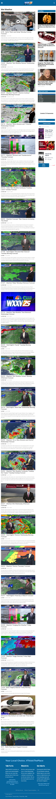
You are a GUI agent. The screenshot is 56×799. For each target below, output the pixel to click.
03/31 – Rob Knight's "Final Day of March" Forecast (17, 595)
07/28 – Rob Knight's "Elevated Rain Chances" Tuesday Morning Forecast (15, 252)
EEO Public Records (19, 790)
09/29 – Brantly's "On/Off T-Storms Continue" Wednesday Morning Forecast (15, 93)
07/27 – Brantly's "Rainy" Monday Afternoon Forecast (18, 283)
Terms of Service (8, 796)
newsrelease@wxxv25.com (12, 781)
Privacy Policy (22, 796)
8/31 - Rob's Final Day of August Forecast (14, 747)
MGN (26, 796)
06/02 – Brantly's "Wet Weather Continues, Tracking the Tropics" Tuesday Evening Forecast (17, 472)
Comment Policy (16, 796)
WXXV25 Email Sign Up (44, 785)
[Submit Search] (54, 3)
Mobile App (40, 783)
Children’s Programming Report (30, 790)
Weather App (46, 783)
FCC (38, 790)
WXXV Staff (4, 96)
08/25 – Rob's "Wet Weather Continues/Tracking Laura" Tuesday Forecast (16, 188)
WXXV (3, 255)
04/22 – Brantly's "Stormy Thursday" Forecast (15, 566)
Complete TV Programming (46, 113)
